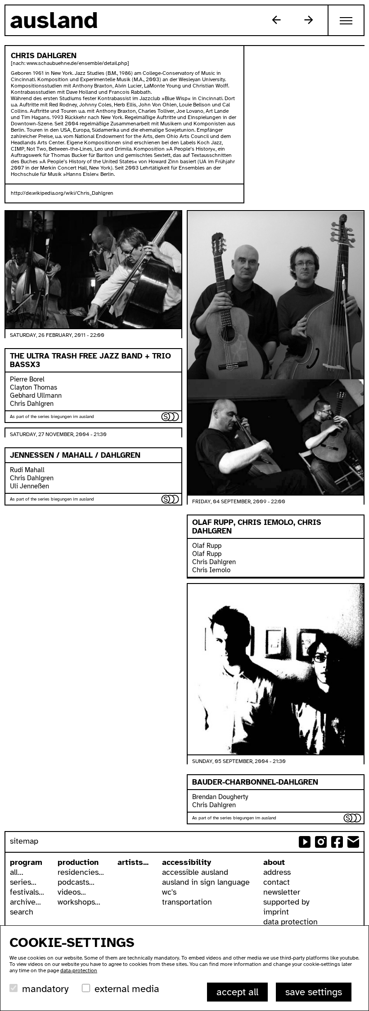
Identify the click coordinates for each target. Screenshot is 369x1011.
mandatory (45, 989)
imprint (276, 912)
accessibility (186, 862)
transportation (187, 902)
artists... (132, 862)
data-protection (78, 970)
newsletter (281, 892)
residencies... (81, 872)
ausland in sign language (206, 882)
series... (23, 882)
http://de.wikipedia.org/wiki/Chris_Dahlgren (62, 193)
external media (126, 989)
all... (16, 872)
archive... (25, 902)
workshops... (79, 902)
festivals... (27, 892)
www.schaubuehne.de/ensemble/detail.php (77, 63)
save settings (313, 992)
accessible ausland (195, 872)
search (21, 912)
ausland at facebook (337, 842)
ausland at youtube (304, 842)
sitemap (24, 841)
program (26, 862)
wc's (169, 892)
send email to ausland (353, 842)
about (274, 862)
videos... (72, 892)
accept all (237, 992)
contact (276, 882)
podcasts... (76, 882)
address (277, 872)
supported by (286, 902)
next (309, 20)
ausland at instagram (321, 842)
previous (276, 20)
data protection (290, 922)
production (78, 862)
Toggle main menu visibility (346, 20)
